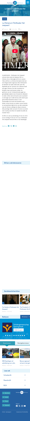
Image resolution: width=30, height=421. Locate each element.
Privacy (6, 401)
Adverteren (7, 393)
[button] (6, 335)
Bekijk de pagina (18, 330)
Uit (5, 19)
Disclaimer (7, 405)
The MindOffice (25, 412)
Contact (6, 397)
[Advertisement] (15, 145)
